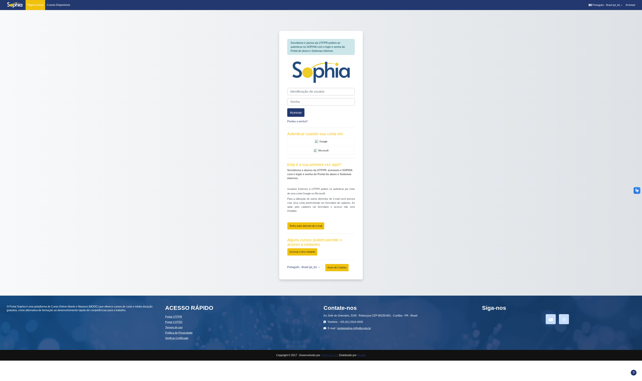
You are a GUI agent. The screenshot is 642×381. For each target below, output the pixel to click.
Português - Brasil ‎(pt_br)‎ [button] (302, 267)
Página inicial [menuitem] (35, 5)
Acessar (630, 5)
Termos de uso (174, 327)
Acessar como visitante (302, 251)
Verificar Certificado (176, 338)
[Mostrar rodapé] (634, 373)
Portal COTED (173, 322)
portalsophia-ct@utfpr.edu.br (354, 328)
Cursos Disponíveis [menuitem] (58, 5)
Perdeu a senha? (297, 121)
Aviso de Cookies (337, 267)
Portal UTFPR (173, 316)
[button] (605, 5)
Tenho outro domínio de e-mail (305, 225)
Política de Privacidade (179, 332)
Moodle (361, 355)
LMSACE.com (329, 355)
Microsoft (323, 150)
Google (323, 141)
